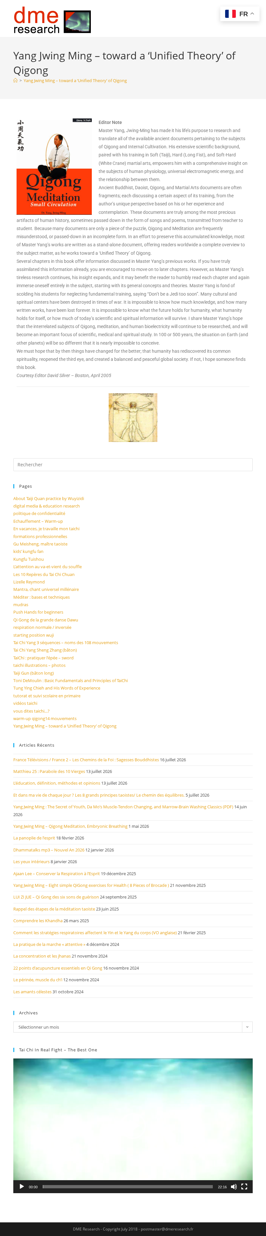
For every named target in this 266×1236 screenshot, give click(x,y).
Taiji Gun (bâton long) (33, 673)
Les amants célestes (32, 992)
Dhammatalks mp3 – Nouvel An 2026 (48, 850)
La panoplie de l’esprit (34, 838)
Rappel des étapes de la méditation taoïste (54, 909)
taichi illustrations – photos (39, 665)
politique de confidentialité (39, 513)
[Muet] (234, 1186)
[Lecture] (21, 1186)
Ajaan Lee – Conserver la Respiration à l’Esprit (56, 873)
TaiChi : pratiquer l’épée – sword (43, 658)
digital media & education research (46, 506)
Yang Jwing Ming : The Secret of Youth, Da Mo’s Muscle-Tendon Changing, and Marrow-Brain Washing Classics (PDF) (123, 807)
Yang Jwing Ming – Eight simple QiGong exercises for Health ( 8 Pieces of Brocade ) (91, 885)
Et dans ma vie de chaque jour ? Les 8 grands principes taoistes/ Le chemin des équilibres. (99, 795)
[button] (133, 1126)
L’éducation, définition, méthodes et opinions (56, 783)
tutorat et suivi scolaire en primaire (46, 696)
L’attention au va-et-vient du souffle (47, 566)
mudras (20, 604)
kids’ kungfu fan (28, 551)
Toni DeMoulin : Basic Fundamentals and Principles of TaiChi (70, 680)
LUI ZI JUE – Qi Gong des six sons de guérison (56, 897)
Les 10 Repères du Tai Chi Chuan (44, 574)
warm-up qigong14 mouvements (45, 718)
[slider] (128, 1186)
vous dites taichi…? (31, 711)
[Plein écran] (244, 1186)
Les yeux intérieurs (31, 861)
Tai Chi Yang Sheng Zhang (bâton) (45, 650)
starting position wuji (33, 635)
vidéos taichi (25, 703)
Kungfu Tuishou (28, 559)
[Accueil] (15, 80)
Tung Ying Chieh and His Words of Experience (56, 688)
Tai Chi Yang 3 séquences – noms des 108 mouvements (65, 642)
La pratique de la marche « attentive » (49, 944)
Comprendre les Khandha (38, 921)
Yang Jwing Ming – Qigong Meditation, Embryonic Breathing (70, 826)
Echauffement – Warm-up (38, 521)
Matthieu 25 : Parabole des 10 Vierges (49, 771)
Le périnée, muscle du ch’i (37, 980)
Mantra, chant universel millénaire (46, 589)
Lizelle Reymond (29, 582)
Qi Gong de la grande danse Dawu (45, 620)
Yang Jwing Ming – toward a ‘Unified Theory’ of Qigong (75, 80)
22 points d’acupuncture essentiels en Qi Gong (57, 968)
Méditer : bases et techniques (41, 597)
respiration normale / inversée (42, 627)
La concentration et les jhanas (42, 956)
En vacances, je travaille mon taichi (46, 529)
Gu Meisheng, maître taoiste (40, 544)
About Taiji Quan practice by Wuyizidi (48, 498)
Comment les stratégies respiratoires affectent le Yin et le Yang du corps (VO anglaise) (95, 933)
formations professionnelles (40, 536)
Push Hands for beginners (38, 612)
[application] (133, 1126)
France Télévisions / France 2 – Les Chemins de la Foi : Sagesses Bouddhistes (86, 760)
